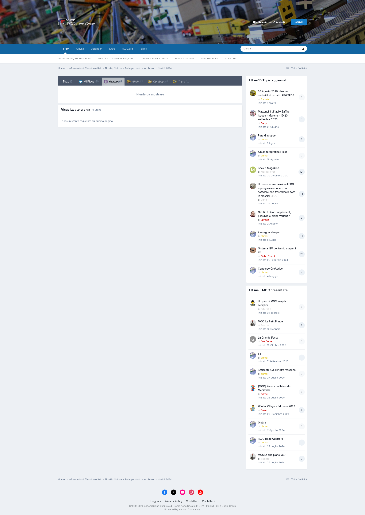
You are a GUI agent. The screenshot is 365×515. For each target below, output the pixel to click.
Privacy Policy (173, 501)
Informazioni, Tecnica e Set (75, 58)
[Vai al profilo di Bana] (253, 186)
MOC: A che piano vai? (272, 454)
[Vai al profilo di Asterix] (253, 93)
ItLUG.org (127, 48)
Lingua (155, 501)
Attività (80, 48)
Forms (143, 48)
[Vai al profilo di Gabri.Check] (253, 250)
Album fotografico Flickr (272, 151)
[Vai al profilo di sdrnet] (253, 388)
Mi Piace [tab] (91, 81)
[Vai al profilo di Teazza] (253, 323)
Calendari (96, 48)
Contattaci (192, 501)
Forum (65, 48)
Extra (112, 48)
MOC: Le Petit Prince (270, 321)
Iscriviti (299, 21)
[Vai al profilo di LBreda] (253, 214)
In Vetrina (230, 58)
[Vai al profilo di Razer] (253, 408)
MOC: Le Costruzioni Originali (115, 58)
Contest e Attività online (154, 58)
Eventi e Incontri (184, 58)
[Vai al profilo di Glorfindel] (253, 339)
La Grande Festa (268, 337)
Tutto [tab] (68, 81)
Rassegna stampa (268, 232)
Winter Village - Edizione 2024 (276, 406)
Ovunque (288, 48)
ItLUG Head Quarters (270, 438)
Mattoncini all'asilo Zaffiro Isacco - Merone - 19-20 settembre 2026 (274, 115)
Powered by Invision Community (182, 509)
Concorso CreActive (270, 268)
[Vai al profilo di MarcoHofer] (253, 170)
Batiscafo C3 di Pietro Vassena (277, 369)
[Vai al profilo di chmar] (253, 137)
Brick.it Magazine (268, 168)
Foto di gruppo (267, 135)
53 (259, 353)
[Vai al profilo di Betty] (253, 113)
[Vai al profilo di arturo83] (253, 303)
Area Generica (209, 58)
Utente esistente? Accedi (269, 22)
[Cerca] (303, 49)
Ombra (262, 422)
